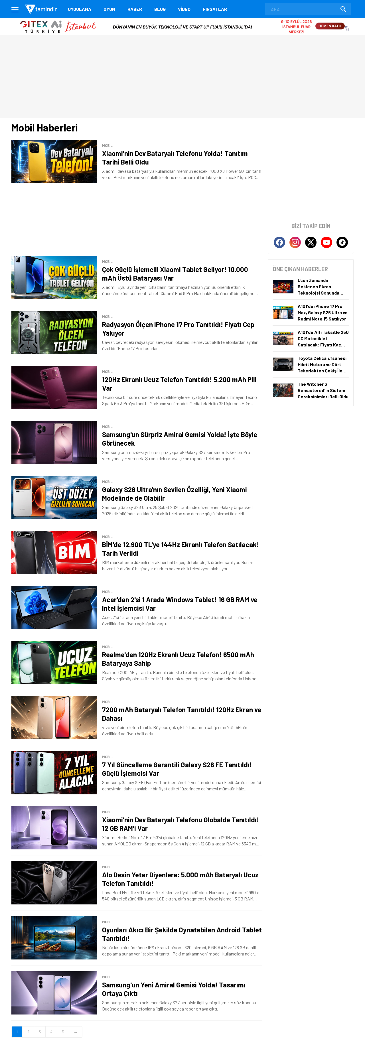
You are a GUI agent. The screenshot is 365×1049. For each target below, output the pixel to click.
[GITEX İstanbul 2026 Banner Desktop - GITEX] (182, 20)
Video (184, 9)
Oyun (109, 9)
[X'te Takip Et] (311, 242)
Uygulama (79, 9)
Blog (160, 9)
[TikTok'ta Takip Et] (342, 242)
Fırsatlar (215, 9)
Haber (134, 9)
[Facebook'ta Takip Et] (279, 242)
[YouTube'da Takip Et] (326, 242)
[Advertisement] (136, 219)
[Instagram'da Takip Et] (295, 242)
